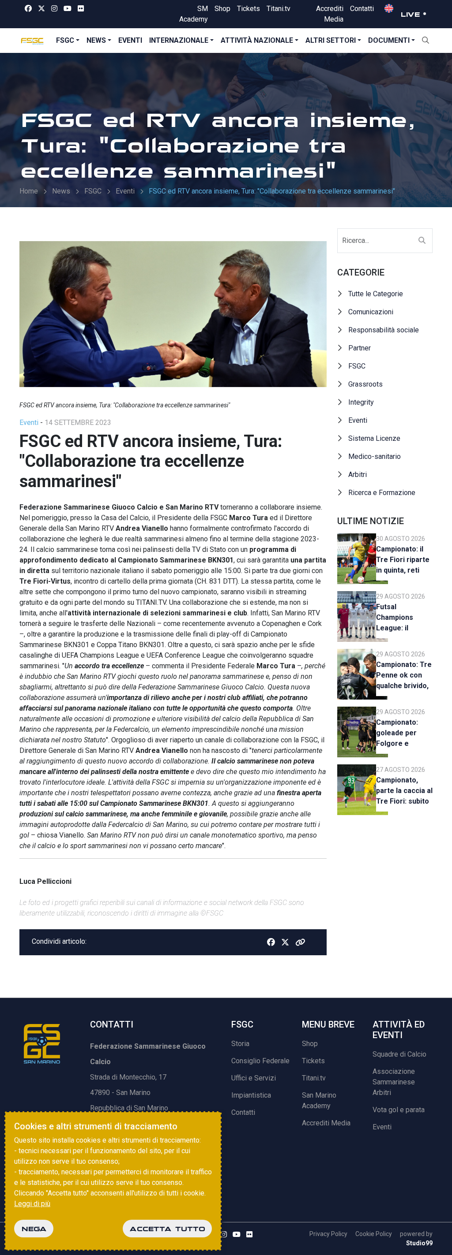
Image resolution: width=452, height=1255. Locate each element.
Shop (222, 8)
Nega (33, 1228)
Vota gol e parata (399, 1110)
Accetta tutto (167, 1228)
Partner (359, 348)
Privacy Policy (328, 1233)
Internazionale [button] (178, 40)
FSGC (65, 40)
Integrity (361, 402)
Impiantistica (251, 1095)
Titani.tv (278, 8)
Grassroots (365, 384)
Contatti (362, 8)
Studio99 (419, 1243)
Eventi (130, 40)
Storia (240, 1043)
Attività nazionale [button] (257, 40)
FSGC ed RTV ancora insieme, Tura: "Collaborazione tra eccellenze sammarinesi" (272, 191)
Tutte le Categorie (375, 294)
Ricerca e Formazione (381, 492)
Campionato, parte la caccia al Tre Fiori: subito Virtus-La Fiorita (404, 792)
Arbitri (357, 474)
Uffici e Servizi (253, 1078)
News (96, 40)
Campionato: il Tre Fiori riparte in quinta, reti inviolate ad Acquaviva (402, 561)
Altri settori (330, 40)
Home (28, 191)
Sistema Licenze (374, 438)
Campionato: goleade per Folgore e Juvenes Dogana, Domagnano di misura (400, 734)
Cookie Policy (373, 1233)
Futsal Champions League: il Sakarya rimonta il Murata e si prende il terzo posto (403, 619)
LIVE (409, 14)
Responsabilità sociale (383, 330)
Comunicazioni (370, 312)
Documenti (389, 40)
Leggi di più (32, 1203)
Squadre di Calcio (399, 1054)
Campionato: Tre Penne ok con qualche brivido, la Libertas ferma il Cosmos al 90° (404, 676)
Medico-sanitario (374, 456)
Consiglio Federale (260, 1061)
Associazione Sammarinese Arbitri (394, 1082)
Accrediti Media (326, 1123)
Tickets (248, 8)
